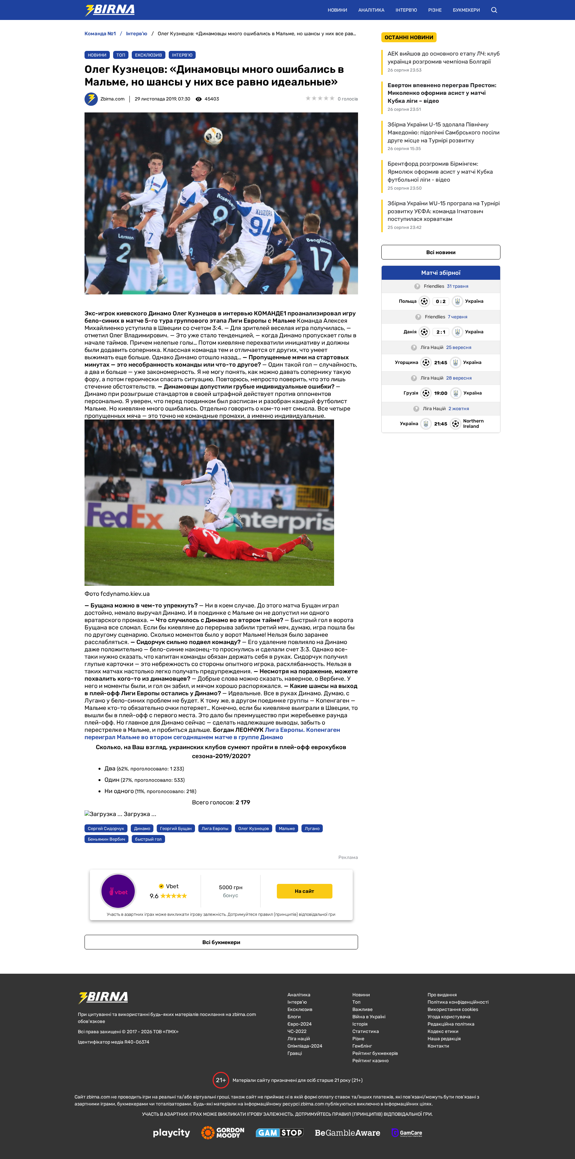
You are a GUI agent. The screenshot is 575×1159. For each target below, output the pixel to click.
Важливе (362, 1009)
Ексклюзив (148, 55)
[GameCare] (407, 1133)
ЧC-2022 (297, 1031)
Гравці (295, 1053)
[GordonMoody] (222, 1133)
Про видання (442, 995)
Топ (120, 55)
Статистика (365, 1031)
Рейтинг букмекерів (375, 1053)
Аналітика (371, 10)
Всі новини (441, 252)
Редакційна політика (451, 1024)
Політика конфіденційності (458, 1002)
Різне (435, 10)
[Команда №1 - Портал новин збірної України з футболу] (106, 10)
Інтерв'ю (406, 10)
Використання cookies (453, 1009)
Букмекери (466, 10)
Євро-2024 (300, 1024)
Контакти (438, 1046)
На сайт (304, 891)
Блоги (294, 1017)
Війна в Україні (368, 1017)
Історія (360, 1024)
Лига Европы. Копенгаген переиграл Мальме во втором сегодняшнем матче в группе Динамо (212, 733)
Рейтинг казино (370, 1061)
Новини (337, 10)
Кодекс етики (443, 1031)
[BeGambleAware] (347, 1133)
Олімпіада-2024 (305, 1046)
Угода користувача (449, 1017)
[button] (494, 10)
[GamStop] (280, 1133)
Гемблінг (362, 1046)
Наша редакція (444, 1039)
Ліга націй (299, 1039)
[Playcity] (171, 1133)
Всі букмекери (221, 942)
